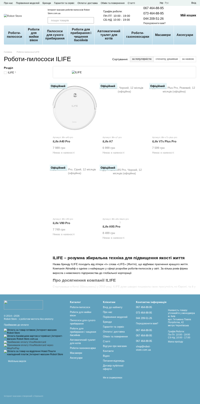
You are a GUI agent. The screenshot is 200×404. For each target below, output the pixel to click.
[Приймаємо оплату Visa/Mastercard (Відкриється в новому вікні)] (25, 342)
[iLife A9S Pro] (124, 189)
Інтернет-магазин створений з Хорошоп (23, 396)
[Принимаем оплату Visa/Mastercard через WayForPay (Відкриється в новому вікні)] (34, 346)
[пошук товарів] (91, 20)
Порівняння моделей (27, 3)
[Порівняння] (174, 2)
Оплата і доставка (88, 3)
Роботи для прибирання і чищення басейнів (81, 35)
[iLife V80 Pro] (75, 189)
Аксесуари (185, 35)
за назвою (188, 58)
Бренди (47, 3)
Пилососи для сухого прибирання (54, 34)
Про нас (8, 3)
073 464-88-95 (153, 13)
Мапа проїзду (175, 341)
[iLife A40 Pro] (75, 108)
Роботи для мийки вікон (33, 35)
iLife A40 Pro (61, 141)
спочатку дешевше (167, 58)
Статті (131, 3)
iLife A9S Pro (111, 226)
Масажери (163, 35)
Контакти (108, 350)
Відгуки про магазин (115, 346)
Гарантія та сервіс (64, 3)
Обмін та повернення (113, 3)
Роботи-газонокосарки (137, 34)
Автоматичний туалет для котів (108, 34)
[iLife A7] (124, 108)
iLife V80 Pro (61, 223)
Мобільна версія (16, 361)
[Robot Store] (23, 304)
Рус (167, 3)
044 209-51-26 (153, 18)
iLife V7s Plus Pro (164, 141)
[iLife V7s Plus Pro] (174, 108)
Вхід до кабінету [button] (112, 307)
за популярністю (142, 58)
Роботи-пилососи (14, 34)
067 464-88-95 (153, 8)
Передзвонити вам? (154, 23)
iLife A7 (108, 141)
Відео (106, 355)
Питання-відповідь (114, 360)
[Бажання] (181, 2)
